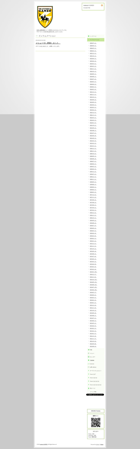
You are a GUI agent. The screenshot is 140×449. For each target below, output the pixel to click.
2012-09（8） (93, 343)
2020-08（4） (93, 158)
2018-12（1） (93, 176)
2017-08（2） (93, 202)
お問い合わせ (93, 367)
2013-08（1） (93, 315)
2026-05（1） (93, 48)
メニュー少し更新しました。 (48, 43)
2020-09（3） (93, 156)
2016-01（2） (93, 241)
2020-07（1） (93, 161)
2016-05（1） (93, 230)
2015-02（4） (93, 269)
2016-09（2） (93, 220)
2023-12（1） (93, 92)
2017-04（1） (93, 207)
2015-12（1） (93, 243)
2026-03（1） (93, 50)
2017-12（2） (93, 194)
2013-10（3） (93, 310)
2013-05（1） (93, 323)
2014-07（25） (93, 287)
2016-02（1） (93, 238)
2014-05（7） (93, 292)
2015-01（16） (93, 272)
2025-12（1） (93, 53)
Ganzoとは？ (93, 374)
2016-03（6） (93, 236)
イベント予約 (93, 391)
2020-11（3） (93, 151)
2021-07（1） (93, 133)
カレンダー (92, 356)
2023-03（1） (93, 107)
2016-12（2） (93, 212)
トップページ (93, 36)
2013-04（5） (93, 325)
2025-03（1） (93, 63)
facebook (92, 363)
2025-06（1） (93, 58)
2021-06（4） (93, 135)
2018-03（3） (93, 192)
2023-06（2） (93, 102)
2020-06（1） (93, 164)
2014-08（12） (93, 284)
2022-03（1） (93, 117)
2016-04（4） (93, 233)
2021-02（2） (93, 143)
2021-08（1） (93, 130)
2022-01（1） (93, 122)
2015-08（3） (93, 254)
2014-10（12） (93, 279)
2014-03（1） (93, 297)
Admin (101, 444)
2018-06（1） (93, 187)
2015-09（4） (93, 251)
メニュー (92, 353)
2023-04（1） (93, 104)
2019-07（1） (93, 174)
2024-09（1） (93, 74)
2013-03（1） (93, 328)
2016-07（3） (93, 225)
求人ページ (92, 388)
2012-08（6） (93, 346)
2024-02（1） (93, 86)
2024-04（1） (93, 84)
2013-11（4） (93, 308)
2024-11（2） (93, 68)
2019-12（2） (93, 171)
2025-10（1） (93, 56)
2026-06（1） (93, 45)
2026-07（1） (93, 43)
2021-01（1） (93, 146)
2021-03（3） (93, 140)
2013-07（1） (93, 318)
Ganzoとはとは (93, 377)
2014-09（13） (93, 282)
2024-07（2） (93, 79)
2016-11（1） (93, 215)
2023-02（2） (93, 110)
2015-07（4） (93, 256)
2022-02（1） (93, 120)
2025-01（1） (93, 66)
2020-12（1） (93, 148)
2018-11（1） (93, 179)
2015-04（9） (93, 264)
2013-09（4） (93, 313)
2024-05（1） (93, 81)
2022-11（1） (93, 115)
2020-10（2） (93, 153)
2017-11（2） (93, 197)
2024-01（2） (93, 89)
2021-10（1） (93, 125)
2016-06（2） (93, 228)
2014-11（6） (93, 277)
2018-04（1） (93, 189)
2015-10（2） (93, 248)
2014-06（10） (93, 290)
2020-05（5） (93, 166)
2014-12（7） (93, 274)
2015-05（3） (93, 261)
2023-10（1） (93, 97)
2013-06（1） (93, 320)
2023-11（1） (93, 94)
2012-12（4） (93, 336)
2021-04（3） (93, 138)
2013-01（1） (93, 333)
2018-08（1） (93, 184)
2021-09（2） (93, 128)
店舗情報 (92, 360)
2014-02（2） (93, 300)
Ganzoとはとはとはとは (95, 384)
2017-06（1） (93, 205)
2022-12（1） (93, 112)
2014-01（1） (93, 302)
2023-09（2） (93, 99)
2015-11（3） (93, 246)
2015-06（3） (93, 259)
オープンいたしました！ (96, 370)
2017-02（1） (93, 210)
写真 (91, 349)
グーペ (97, 444)
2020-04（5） (93, 169)
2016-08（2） (93, 223)
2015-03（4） (93, 266)
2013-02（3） (93, 331)
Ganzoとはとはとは (94, 381)
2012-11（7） (93, 338)
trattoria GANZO (43, 444)
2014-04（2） (93, 295)
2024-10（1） (93, 71)
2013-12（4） (93, 305)
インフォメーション (94, 39)
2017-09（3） (93, 200)
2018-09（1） (93, 182)
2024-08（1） (93, 76)
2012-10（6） (93, 341)
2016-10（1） (93, 218)
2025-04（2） (93, 61)
